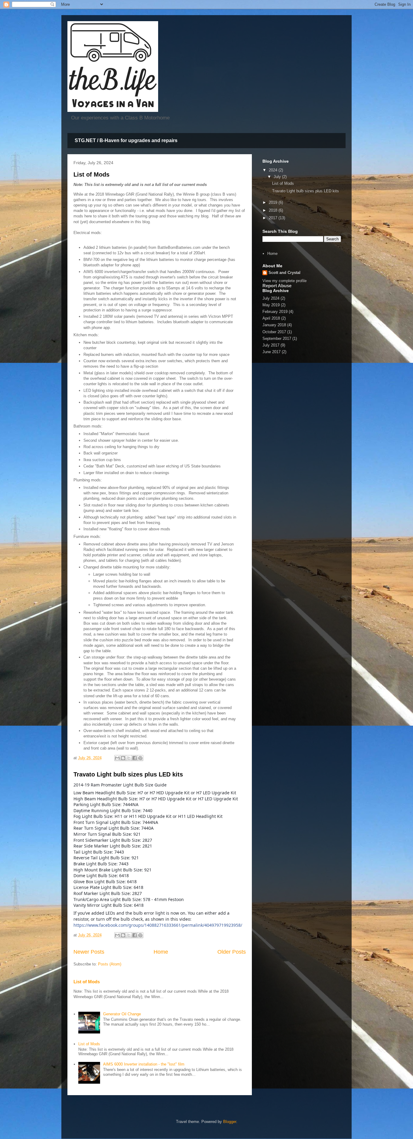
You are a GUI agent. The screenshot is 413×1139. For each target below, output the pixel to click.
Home (161, 952)
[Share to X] (129, 758)
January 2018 (274, 325)
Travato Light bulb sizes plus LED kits (128, 774)
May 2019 (271, 305)
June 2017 (271, 352)
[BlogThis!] (123, 758)
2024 (273, 170)
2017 (273, 218)
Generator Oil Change (122, 1014)
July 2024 (270, 298)
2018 (273, 210)
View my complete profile (284, 280)
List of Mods (91, 174)
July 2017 (270, 345)
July (278, 176)
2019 (273, 202)
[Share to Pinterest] (140, 758)
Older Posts (231, 952)
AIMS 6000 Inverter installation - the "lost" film (143, 1064)
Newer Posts (88, 952)
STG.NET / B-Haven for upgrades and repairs (126, 140)
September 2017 (276, 338)
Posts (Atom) (109, 964)
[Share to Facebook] (135, 758)
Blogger (229, 1121)
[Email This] (117, 758)
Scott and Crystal (284, 272)
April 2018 (271, 318)
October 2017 (274, 332)
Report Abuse (276, 285)
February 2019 (275, 311)
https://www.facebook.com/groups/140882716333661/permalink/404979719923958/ (157, 925)
